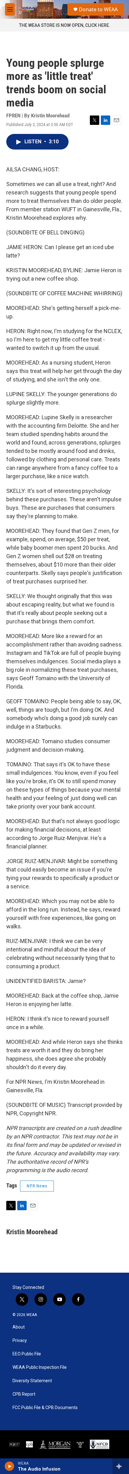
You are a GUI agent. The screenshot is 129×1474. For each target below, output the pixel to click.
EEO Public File (27, 1354)
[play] (9, 1466)
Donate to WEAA (98, 9)
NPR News (37, 1185)
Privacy (20, 1340)
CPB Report (24, 1394)
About (19, 1327)
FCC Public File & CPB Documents (45, 1407)
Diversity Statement (32, 1380)
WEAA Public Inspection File (40, 1367)
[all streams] (120, 1466)
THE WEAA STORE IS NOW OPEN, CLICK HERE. (64, 25)
